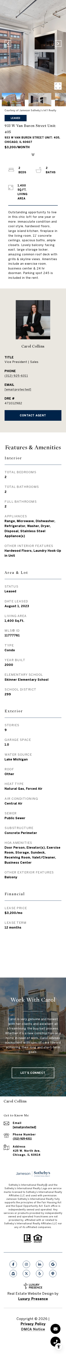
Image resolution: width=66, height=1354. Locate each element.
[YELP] (39, 1273)
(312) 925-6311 (16, 375)
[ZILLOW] (13, 1273)
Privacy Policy (33, 1324)
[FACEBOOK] (13, 1264)
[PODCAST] (52, 1273)
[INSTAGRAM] (26, 1264)
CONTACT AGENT (33, 415)
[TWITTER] (26, 1273)
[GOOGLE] (52, 1264)
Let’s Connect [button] (33, 1072)
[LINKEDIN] (39, 1264)
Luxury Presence (33, 1299)
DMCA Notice (33, 1329)
